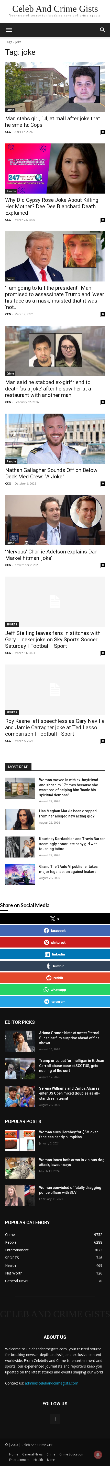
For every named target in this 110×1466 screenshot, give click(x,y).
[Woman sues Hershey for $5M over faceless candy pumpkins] (20, 1140)
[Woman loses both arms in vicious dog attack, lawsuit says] (20, 1168)
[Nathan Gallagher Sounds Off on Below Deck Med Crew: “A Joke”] (55, 439)
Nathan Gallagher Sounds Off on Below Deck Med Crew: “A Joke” (51, 473)
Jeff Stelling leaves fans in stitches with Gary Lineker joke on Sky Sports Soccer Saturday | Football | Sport (53, 639)
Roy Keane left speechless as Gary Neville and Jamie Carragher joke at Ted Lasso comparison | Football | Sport (55, 727)
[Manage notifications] (98, 1455)
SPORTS (12, 624)
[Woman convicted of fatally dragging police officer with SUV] (20, 1195)
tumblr (58, 966)
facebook (58, 930)
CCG (8, 132)
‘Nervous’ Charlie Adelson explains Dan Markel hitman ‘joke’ (51, 555)
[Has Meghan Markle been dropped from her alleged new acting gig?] (20, 819)
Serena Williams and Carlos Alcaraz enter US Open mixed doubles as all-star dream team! (69, 1093)
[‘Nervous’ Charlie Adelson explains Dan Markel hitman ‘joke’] (55, 520)
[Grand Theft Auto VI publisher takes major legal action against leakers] (20, 874)
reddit (58, 978)
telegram (58, 1001)
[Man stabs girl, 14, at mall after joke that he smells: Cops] (55, 87)
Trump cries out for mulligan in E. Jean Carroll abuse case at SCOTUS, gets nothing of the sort (71, 1066)
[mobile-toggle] (9, 30)
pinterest (58, 942)
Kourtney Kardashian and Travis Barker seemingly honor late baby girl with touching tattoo (72, 844)
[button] (103, 30)
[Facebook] (55, 1419)
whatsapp (58, 989)
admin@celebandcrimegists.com (51, 1383)
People (11, 191)
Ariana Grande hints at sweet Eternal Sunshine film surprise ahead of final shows (70, 1038)
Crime (10, 110)
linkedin (58, 954)
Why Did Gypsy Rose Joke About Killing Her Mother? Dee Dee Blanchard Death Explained (51, 206)
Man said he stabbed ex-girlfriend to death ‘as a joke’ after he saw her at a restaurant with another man (48, 388)
